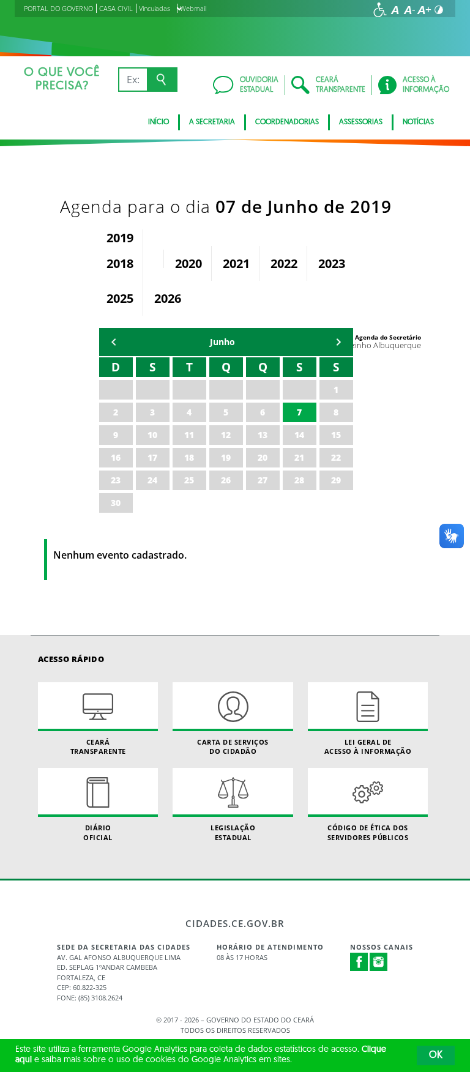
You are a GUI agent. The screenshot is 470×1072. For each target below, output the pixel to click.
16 (116, 457)
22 (336, 457)
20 (262, 457)
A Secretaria (212, 122)
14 (299, 435)
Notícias (418, 122)
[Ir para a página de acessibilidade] (380, 9)
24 (152, 480)
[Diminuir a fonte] (409, 9)
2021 (236, 263)
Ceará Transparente (98, 746)
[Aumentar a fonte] (424, 9)
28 (299, 480)
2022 (283, 263)
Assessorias (360, 122)
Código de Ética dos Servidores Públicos (368, 832)
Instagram (379, 962)
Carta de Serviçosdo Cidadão (233, 746)
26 (226, 480)
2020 (188, 263)
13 (262, 435)
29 (336, 480)
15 (336, 435)
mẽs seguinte (338, 342)
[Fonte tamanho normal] (394, 9)
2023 (331, 263)
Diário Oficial (98, 832)
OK (435, 1055)
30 (116, 502)
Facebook (359, 962)
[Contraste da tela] (438, 9)
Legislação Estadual (233, 832)
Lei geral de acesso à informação (368, 746)
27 (262, 480)
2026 (167, 298)
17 (152, 457)
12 (226, 435)
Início (158, 122)
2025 (119, 298)
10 (152, 435)
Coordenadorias (287, 122)
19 (226, 457)
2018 (119, 263)
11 (189, 435)
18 (189, 457)
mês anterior (114, 342)
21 (299, 457)
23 (116, 480)
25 (189, 480)
